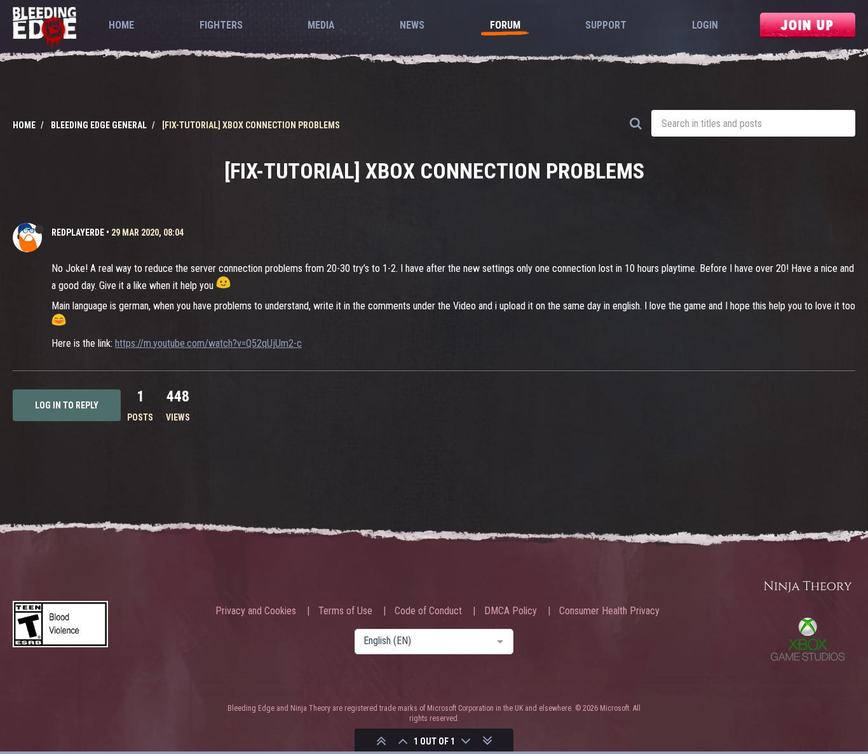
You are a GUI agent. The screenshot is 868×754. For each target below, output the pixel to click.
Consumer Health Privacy (609, 611)
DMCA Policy (510, 611)
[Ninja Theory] (807, 587)
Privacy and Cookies (255, 611)
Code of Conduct (428, 611)
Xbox (807, 639)
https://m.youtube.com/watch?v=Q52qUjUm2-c (208, 343)
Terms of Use (345, 611)
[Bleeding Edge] (44, 29)
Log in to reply (66, 405)
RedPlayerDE (77, 232)
